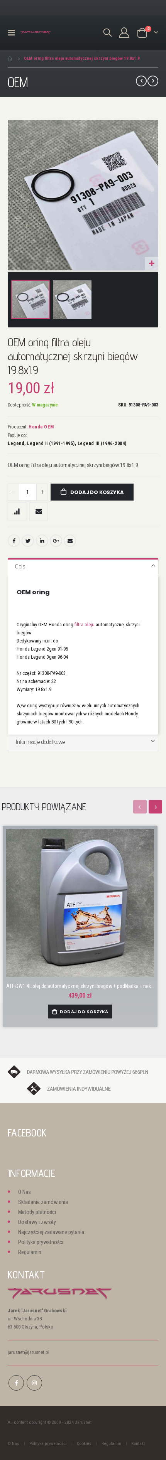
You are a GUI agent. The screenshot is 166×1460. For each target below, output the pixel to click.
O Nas (24, 1192)
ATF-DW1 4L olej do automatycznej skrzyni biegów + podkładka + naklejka (80, 986)
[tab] (83, 567)
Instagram (34, 1383)
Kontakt (138, 1443)
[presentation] (155, 807)
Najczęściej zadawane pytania (51, 1232)
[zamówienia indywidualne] (83, 1088)
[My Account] (124, 32)
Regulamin (29, 1252)
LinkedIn (42, 540)
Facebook (14, 540)
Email (70, 540)
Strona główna (10, 58)
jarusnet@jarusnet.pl (28, 1352)
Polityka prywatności (40, 1242)
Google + (56, 540)
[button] (151, 263)
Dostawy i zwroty (37, 1222)
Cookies (84, 1443)
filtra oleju (85, 624)
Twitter (28, 540)
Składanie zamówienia (43, 1202)
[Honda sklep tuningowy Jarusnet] (35, 32)
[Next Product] (152, 81)
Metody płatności (37, 1212)
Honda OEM (41, 427)
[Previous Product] (141, 81)
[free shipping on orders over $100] (83, 1071)
